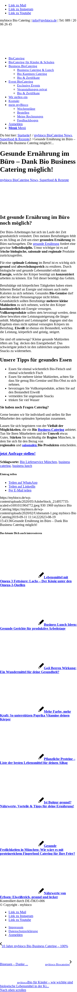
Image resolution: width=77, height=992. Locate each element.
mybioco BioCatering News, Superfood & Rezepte (34, 180)
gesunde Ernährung (46, 244)
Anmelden (16, 124)
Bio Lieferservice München (38, 462)
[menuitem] (43, 58)
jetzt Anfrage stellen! (18, 453)
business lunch (22, 466)
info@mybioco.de (44, 20)
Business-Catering (51, 429)
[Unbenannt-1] (32, 51)
